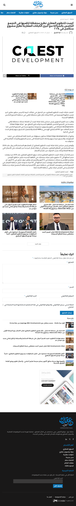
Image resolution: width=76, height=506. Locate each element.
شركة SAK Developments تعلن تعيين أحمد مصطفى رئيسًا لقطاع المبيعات (58, 233)
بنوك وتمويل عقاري (40, 13)
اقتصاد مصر (11, 13)
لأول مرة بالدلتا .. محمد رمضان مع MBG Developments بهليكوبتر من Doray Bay (37, 323)
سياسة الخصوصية (60, 497)
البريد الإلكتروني (30, 296)
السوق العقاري (66, 13)
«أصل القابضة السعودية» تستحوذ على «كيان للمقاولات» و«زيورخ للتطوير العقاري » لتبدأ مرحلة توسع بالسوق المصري (20, 234)
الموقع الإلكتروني (67, 296)
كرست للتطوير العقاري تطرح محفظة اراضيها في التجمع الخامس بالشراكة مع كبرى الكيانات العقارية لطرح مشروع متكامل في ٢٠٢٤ (40, 175)
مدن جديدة (54, 13)
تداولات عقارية (24, 13)
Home (72, 19)
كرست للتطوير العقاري (61, 172)
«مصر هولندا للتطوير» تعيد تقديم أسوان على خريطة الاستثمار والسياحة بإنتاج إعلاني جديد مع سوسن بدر (19, 98)
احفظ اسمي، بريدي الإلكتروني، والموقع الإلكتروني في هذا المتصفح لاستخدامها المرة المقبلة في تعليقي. (39, 306)
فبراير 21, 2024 (45, 32)
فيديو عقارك (69, 466)
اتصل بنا (49, 497)
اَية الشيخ (57, 32)
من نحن (71, 497)
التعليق (70, 262)
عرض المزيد (38, 244)
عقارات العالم (69, 463)
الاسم (71, 287)
